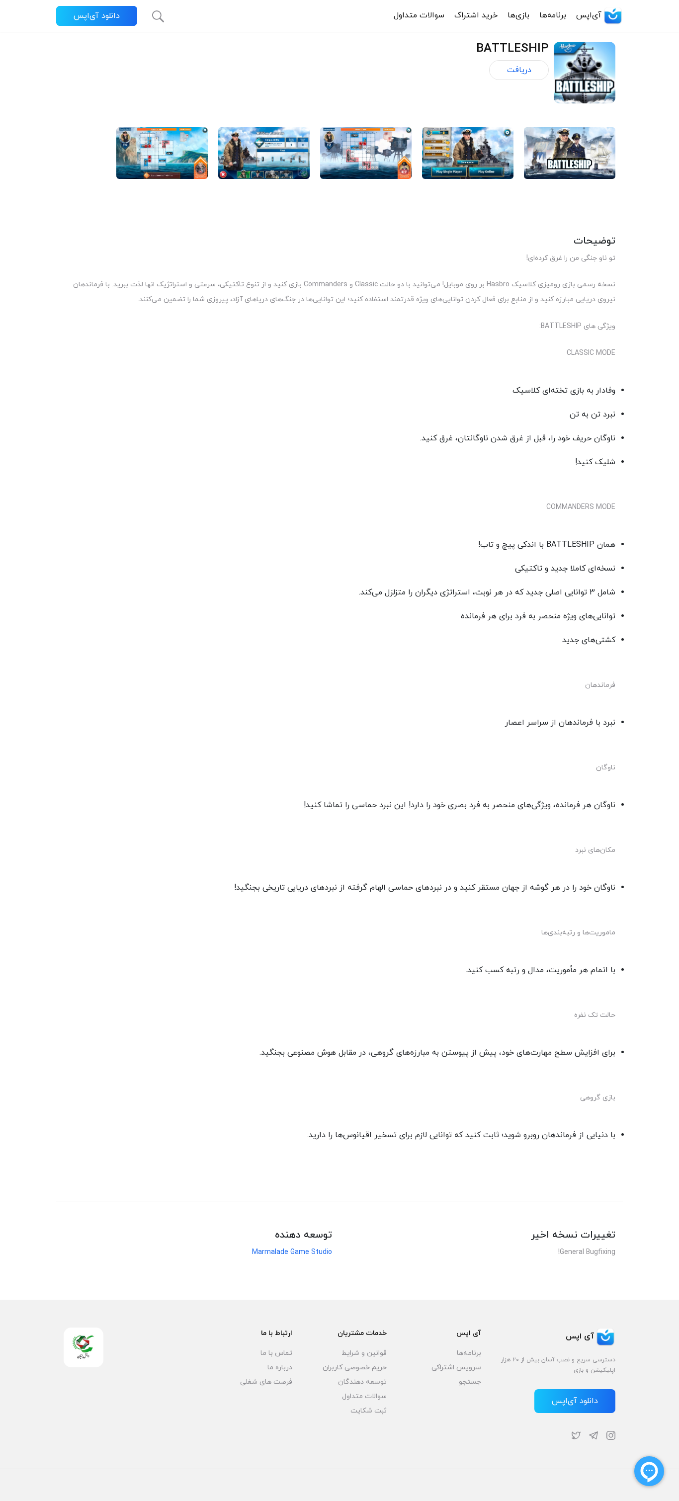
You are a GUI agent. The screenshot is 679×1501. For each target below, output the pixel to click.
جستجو (470, 1382)
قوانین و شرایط (364, 1353)
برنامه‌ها (552, 15)
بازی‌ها (518, 15)
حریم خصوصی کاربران (355, 1367)
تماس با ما (276, 1353)
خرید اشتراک (476, 15)
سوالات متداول (419, 15)
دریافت (519, 70)
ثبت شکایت (368, 1411)
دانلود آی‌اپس (97, 15)
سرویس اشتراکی (456, 1367)
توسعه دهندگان (362, 1382)
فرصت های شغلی (266, 1382)
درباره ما (279, 1367)
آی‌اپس (588, 15)
